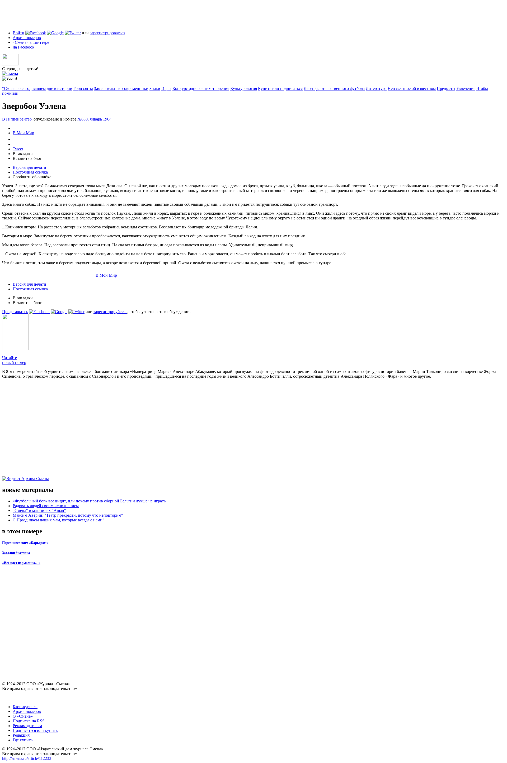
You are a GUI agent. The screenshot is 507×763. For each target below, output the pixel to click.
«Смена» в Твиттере (31, 42)
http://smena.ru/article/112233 (26, 758)
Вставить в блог (27, 158)
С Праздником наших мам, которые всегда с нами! (58, 520)
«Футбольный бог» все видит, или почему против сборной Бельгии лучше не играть (89, 501)
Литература (376, 88)
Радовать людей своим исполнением (46, 505)
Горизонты (83, 88)
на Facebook (23, 47)
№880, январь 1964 (94, 119)
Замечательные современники (121, 88)
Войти (18, 33)
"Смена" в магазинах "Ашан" (39, 510)
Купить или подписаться (280, 88)
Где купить (22, 740)
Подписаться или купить (35, 730)
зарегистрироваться (107, 33)
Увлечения (465, 88)
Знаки (154, 88)
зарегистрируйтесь (110, 311)
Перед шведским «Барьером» (25, 543)
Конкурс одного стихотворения (200, 88)
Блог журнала (25, 706)
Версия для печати (29, 167)
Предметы (446, 88)
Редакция (21, 735)
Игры (166, 88)
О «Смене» (23, 716)
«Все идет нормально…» (21, 563)
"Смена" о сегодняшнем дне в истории (37, 88)
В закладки (23, 153)
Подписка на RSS (29, 721)
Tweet (18, 149)
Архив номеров (27, 37)
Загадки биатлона (16, 553)
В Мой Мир (23, 133)
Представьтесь (15, 311)
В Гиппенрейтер (17, 119)
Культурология (243, 88)
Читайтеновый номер (14, 360)
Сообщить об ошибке (32, 177)
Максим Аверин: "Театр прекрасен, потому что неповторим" (68, 515)
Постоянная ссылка (30, 172)
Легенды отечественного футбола (334, 88)
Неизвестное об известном (412, 88)
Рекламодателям (27, 725)
